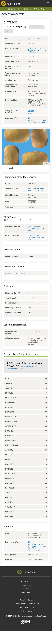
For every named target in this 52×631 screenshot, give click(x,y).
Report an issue (27, 592)
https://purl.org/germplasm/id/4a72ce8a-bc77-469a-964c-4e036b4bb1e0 (37, 547)
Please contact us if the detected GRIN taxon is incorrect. (25, 220)
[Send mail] (5, 220)
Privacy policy (27, 611)
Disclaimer (27, 589)
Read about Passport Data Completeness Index (24, 367)
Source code (27, 596)
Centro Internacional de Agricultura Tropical (37, 49)
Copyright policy (27, 607)
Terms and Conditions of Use (27, 604)
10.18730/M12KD (37, 38)
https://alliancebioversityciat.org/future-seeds (37, 121)
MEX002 (31, 111)
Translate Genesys (27, 600)
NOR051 (31, 113)
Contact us (27, 585)
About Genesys (27, 581)
